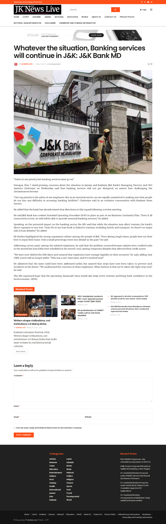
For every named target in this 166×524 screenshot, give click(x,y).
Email (17, 417)
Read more (22, 351)
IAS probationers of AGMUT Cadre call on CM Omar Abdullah (91, 313)
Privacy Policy (127, 17)
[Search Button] (115, 9)
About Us (96, 17)
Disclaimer (50, 23)
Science (69, 483)
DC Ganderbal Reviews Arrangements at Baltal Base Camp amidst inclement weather (135, 498)
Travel (69, 493)
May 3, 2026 (116, 315)
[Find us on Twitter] (145, 2)
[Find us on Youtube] (148, 2)
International (55, 490)
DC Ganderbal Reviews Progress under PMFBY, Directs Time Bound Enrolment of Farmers (135, 476)
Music (69, 469)
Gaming (52, 483)
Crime (52, 466)
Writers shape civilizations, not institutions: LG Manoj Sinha (32, 322)
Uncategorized (55, 64)
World (85, 17)
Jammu (47, 17)
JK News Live (27, 64)
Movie (69, 466)
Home (16, 17)
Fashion (52, 476)
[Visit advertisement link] (83, 37)
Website (88, 417)
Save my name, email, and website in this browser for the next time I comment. (49, 428)
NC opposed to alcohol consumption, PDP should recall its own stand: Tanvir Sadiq (129, 297)
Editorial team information (27, 23)
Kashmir (37, 17)
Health (52, 486)
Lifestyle (70, 462)
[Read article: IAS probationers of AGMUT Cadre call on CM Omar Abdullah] (68, 314)
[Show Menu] (151, 9)
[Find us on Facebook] (141, 2)
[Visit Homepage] (37, 9)
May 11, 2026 (83, 305)
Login (144, 9)
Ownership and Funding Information (28, 2)
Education (72, 17)
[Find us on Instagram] (151, 2)
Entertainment (55, 473)
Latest (26, 17)
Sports (69, 486)
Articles (52, 459)
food (51, 479)
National (59, 17)
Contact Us (110, 17)
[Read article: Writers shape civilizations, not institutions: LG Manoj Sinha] (35, 306)
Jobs (51, 496)
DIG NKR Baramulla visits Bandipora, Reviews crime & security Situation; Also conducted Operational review (130, 309)
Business (53, 462)
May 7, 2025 (41, 64)
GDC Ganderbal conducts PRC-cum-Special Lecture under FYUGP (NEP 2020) (90, 299)
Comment (19, 375)
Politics (69, 476)
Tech (68, 490)
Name (17, 406)
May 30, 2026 (33, 327)
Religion (70, 479)
